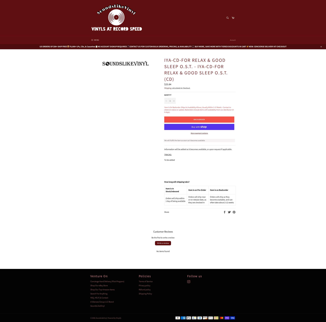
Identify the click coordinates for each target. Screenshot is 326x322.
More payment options (199, 133)
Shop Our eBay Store (99, 285)
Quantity (167, 95)
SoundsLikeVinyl (97, 306)
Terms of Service (146, 281)
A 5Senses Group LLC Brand (102, 301)
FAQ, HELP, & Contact (99, 297)
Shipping (167, 88)
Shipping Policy (145, 293)
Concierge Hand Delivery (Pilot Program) (107, 281)
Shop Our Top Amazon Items (102, 289)
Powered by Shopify (114, 318)
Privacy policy (144, 285)
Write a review (163, 243)
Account (233, 40)
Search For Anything (98, 293)
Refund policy (145, 289)
